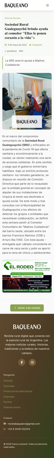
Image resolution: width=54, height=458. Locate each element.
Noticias (8, 380)
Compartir (37, 45)
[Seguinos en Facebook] (21, 362)
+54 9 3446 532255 (18, 429)
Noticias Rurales (12, 18)
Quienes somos (12, 407)
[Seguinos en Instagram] (32, 362)
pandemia (12, 51)
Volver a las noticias (29, 307)
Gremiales (9, 386)
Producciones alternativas (18, 391)
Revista (8, 402)
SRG (21, 51)
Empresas (9, 396)
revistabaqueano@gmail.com (24, 423)
